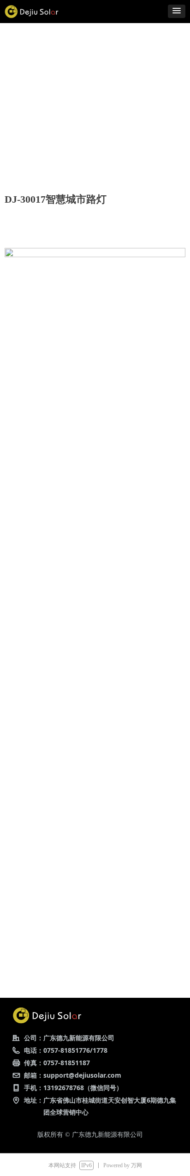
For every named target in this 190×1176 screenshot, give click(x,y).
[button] (176, 11)
